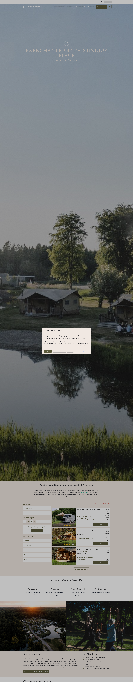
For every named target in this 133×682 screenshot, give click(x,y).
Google (69, 343)
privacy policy (63, 343)
